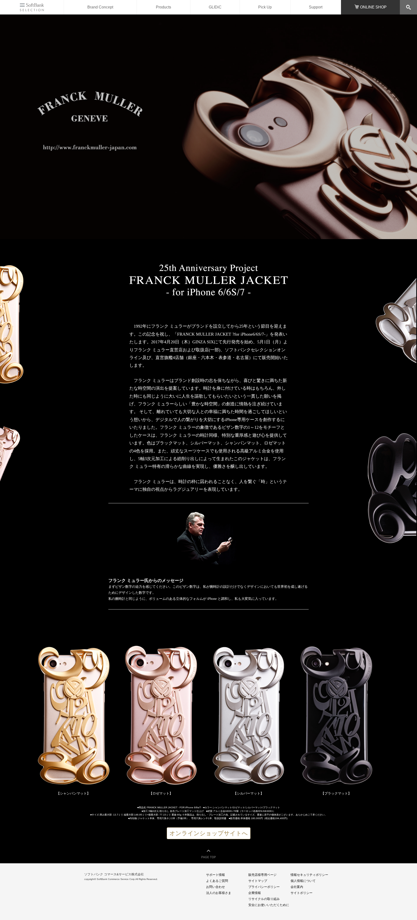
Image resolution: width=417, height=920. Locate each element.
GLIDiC (215, 7)
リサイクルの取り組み (264, 899)
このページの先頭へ (208, 852)
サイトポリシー (302, 893)
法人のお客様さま (218, 893)
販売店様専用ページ (262, 875)
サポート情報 (215, 875)
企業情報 (254, 893)
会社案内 (297, 887)
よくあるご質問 (217, 881)
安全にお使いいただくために (268, 905)
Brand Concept (100, 7)
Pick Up (265, 7)
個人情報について (303, 881)
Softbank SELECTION (32, 7)
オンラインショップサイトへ (208, 833)
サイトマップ (257, 881)
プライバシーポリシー (264, 887)
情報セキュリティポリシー (309, 875)
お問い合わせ (215, 887)
